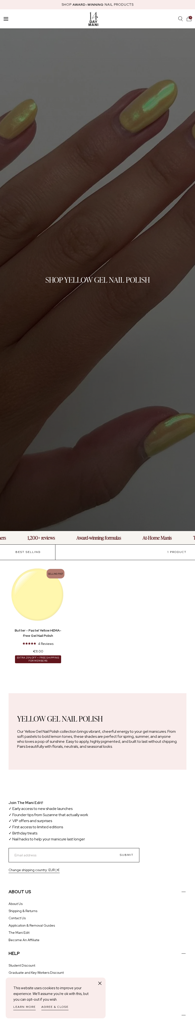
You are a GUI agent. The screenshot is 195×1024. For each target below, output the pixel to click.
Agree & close (54, 1007)
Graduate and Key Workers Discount (36, 972)
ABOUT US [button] (20, 891)
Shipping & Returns (23, 911)
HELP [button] (14, 953)
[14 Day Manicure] (93, 19)
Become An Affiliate (24, 940)
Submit (126, 855)
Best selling (28, 552)
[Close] (100, 983)
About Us (16, 904)
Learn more (24, 1007)
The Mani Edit (19, 932)
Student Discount (22, 965)
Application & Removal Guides (32, 925)
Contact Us (17, 918)
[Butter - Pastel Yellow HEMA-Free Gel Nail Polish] (38, 595)
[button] (189, 19)
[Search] (180, 19)
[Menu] (6, 19)
